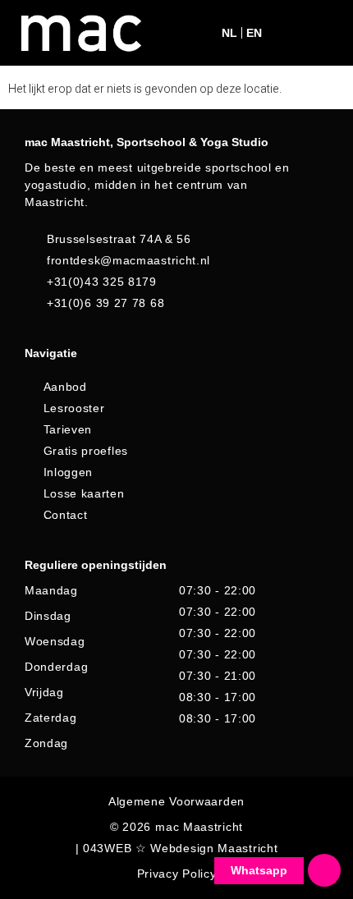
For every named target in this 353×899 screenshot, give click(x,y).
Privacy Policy (177, 873)
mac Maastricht (199, 826)
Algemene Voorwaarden (176, 801)
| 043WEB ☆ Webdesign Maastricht (177, 848)
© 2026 (130, 826)
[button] (287, 33)
